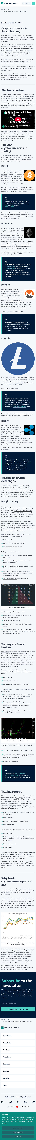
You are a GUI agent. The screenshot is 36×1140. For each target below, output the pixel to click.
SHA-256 (23, 382)
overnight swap (7, 684)
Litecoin (3, 377)
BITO (27, 861)
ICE (22, 797)
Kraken (14, 489)
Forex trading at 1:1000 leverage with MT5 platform (17, 1021)
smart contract (5, 244)
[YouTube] (2, 1102)
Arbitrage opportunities (10, 578)
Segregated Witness (19, 406)
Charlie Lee (4, 379)
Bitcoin (31, 66)
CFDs (4, 657)
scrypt (17, 382)
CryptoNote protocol (16, 300)
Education (6, 1078)
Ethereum (4, 228)
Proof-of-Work (9, 266)
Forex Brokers (7, 1036)
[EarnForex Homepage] (9, 3)
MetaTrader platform (22, 702)
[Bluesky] (33, 1102)
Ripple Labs (13, 433)
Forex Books (7, 1057)
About (5, 1085)
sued (29, 462)
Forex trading (6, 74)
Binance (23, 803)
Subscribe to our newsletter (18, 1009)
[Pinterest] (10, 1102)
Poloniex (9, 489)
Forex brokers (5, 651)
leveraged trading (12, 496)
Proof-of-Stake (10, 268)
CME (17, 797)
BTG (12, 205)
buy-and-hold (16, 969)
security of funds (8, 140)
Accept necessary (18, 1128)
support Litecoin (21, 413)
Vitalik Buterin (5, 230)
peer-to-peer (16, 48)
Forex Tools (6, 1043)
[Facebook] (25, 1102)
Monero (3, 289)
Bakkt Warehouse (10, 801)
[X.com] (18, 1102)
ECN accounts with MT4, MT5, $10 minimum (15, 11)
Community (6, 1064)
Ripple (3, 425)
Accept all (18, 1136)
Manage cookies (18, 1132)
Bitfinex (4, 489)
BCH (6, 205)
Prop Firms (6, 1050)
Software (6, 1071)
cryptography (5, 41)
